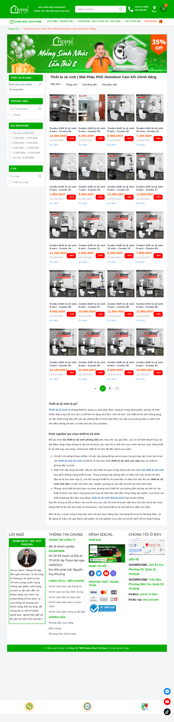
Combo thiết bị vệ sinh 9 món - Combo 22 (120, 130)
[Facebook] (92, 573)
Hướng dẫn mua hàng (61, 622)
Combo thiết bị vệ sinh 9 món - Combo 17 (149, 188)
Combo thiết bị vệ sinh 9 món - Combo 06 (120, 305)
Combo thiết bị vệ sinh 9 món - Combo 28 (63, 130)
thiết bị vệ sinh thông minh (108, 497)
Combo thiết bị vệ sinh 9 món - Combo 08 (63, 305)
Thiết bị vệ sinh (20, 182)
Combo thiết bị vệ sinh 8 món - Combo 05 (149, 305)
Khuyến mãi (150, 21)
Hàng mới (71, 84)
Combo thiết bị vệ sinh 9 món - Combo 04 (63, 364)
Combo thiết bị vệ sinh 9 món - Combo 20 (63, 188)
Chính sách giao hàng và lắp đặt (67, 611)
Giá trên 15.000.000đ (23, 157)
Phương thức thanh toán (62, 633)
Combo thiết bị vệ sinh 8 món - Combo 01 (149, 364)
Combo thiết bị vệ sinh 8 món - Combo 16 (63, 247)
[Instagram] (113, 573)
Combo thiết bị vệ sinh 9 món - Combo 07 (92, 305)
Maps (154, 11)
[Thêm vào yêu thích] (54, 108)
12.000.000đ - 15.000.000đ (26, 152)
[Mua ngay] (47, 108)
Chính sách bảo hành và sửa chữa (65, 604)
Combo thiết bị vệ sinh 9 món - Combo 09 (149, 247)
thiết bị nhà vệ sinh (70, 460)
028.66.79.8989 (141, 7)
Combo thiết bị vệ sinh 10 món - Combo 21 (149, 130)
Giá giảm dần (109, 84)
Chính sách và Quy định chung (66, 591)
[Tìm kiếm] (121, 9)
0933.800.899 (141, 10)
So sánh (54, 144)
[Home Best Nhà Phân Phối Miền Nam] (19, 9)
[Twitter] (99, 573)
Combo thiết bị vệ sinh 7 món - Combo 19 (92, 188)
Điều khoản (55, 628)
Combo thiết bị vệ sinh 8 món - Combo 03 (92, 364)
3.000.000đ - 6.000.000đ (25, 138)
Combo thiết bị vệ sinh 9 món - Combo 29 (92, 130)
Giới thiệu (52, 21)
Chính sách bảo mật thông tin (65, 586)
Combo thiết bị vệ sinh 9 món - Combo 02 (120, 364)
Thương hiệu (66, 21)
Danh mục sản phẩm (20, 84)
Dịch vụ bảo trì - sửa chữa (106, 21)
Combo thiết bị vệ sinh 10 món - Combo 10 (120, 247)
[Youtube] (106, 573)
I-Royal (16, 115)
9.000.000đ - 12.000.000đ (25, 148)
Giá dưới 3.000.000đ (23, 133)
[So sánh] (165, 108)
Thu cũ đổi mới (133, 21)
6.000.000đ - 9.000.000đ (25, 143)
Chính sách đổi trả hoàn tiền (64, 597)
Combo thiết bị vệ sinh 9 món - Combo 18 (120, 188)
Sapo (126, 648)
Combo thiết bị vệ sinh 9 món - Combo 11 (92, 247)
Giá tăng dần (89, 84)
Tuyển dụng (83, 21)
